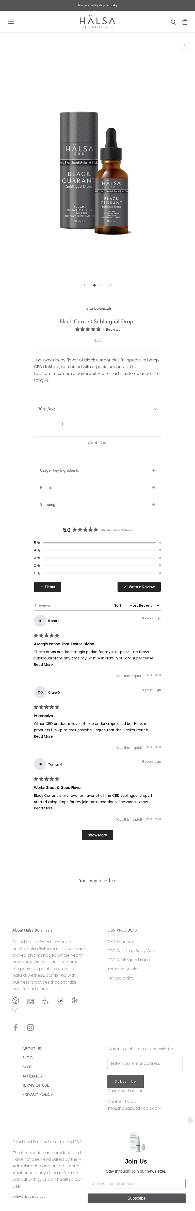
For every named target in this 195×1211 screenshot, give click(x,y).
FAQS (27, 1067)
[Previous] (84, 285)
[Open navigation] (11, 22)
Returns (46, 487)
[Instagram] (30, 1027)
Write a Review (144, 588)
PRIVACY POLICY (37, 1094)
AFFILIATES (32, 1076)
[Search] (173, 21)
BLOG (27, 1058)
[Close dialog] (190, 1120)
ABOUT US (31, 1049)
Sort (118, 605)
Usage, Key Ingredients (59, 470)
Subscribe (125, 1081)
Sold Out (97, 442)
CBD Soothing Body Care (131, 951)
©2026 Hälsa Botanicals (29, 1197)
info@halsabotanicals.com (134, 1108)
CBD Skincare (120, 941)
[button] (97, 329)
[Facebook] (15, 1027)
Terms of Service (123, 969)
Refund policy (121, 978)
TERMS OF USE (35, 1085)
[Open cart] (185, 22)
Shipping (47, 504)
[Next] (110, 285)
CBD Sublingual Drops (128, 960)
